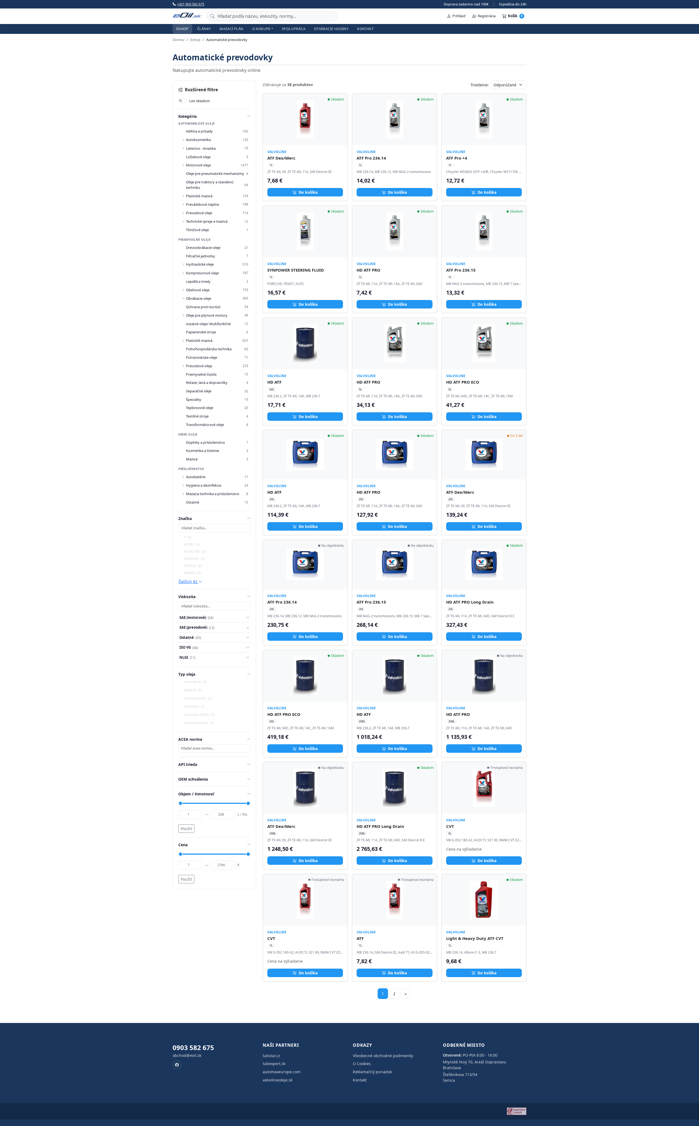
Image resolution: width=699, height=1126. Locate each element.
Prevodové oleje (199, 212)
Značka (185, 518)
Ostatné (192, 502)
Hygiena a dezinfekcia (203, 485)
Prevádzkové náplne (202, 204)
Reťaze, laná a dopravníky (206, 382)
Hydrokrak (195, 681)
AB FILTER (194, 551)
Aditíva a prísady (199, 131)
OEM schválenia (193, 779)
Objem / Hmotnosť (196, 793)
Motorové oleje (198, 165)
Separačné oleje (198, 391)
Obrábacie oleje (198, 298)
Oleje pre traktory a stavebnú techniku (209, 185)
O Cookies (362, 1063)
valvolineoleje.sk (277, 1080)
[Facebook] (177, 1064)
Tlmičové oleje (197, 229)
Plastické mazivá (199, 195)
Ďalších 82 (189, 581)
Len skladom (199, 100)
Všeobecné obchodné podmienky (383, 1055)
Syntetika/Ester (199, 722)
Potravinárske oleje (201, 357)
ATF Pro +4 (456, 158)
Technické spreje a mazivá (206, 221)
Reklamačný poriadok (372, 1071)
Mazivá (191, 459)
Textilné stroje (197, 416)
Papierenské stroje (201, 332)
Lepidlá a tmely (198, 281)
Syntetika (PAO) (199, 714)
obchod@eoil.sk (187, 1055)
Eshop (182, 28)
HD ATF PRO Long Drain (470, 602)
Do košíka (308, 192)
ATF (360, 938)
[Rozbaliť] (183, 140)
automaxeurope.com (281, 1071)
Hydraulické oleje (200, 264)
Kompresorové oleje (202, 273)
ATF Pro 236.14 (371, 158)
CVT (450, 826)
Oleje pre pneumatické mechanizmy (215, 173)
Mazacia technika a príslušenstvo (212, 493)
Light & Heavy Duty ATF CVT (474, 938)
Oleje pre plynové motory (206, 315)
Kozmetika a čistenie (202, 450)
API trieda (187, 764)
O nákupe (261, 28)
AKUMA (193, 565)
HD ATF (274, 382)
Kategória (187, 116)
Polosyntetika (198, 698)
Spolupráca (293, 28)
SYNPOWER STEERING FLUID (295, 270)
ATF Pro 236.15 (461, 270)
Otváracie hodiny (331, 28)
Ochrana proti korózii (203, 306)
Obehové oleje (197, 289)
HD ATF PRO (368, 270)
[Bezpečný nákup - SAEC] (516, 1111)
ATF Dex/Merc (281, 158)
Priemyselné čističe (201, 374)
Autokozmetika (198, 139)
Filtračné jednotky (200, 256)
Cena (183, 844)
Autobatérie (195, 476)
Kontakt (365, 28)
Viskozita (187, 596)
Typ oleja (186, 674)
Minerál (193, 689)
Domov (179, 39)
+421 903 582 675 (190, 4)
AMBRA (192, 572)
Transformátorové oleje (205, 424)
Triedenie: (479, 84)
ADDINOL (194, 558)
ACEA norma (190, 739)
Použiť (186, 828)
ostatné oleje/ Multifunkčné (208, 323)
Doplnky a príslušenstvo (205, 442)
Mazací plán (231, 28)
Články (204, 28)
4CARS (192, 544)
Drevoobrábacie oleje (203, 247)
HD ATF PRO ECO (462, 382)
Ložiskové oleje (198, 156)
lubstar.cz (271, 1055)
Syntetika (194, 706)
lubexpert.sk (274, 1063)
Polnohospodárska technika (209, 348)
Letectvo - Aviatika (201, 148)
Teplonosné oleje (199, 407)
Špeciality (193, 399)
